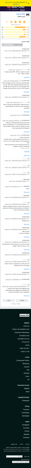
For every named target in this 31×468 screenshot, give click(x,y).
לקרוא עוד (26, 151)
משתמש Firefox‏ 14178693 (19, 254)
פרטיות (27, 444)
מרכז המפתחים (24, 336)
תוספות (26, 323)
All (28, 379)
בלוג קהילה (25, 342)
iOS (28, 370)
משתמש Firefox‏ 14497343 (19, 160)
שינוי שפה (26, 456)
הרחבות (22, 9)
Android (26, 373)
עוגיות (21, 444)
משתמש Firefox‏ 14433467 (19, 167)
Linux (27, 376)
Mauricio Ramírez (14, 120)
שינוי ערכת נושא (25, 459)
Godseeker (15, 279)
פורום (27, 345)
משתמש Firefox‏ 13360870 (19, 218)
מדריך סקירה (25, 351)
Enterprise (25, 400)
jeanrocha (16, 102)
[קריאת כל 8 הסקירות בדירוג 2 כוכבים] (14, 34)
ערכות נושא (15, 9)
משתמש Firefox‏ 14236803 (19, 242)
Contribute (25, 413)
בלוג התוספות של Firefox (20, 329)
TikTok (26, 431)
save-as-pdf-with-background (17, 286)
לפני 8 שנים (8, 57)
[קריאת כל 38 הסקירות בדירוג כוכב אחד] (14, 37)
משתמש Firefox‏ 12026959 (19, 97)
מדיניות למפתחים (23, 339)
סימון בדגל (26, 77)
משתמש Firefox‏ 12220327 (19, 274)
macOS (26, 367)
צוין (22, 447)
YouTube (26, 428)
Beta (27, 392)
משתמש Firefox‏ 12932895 (19, 64)
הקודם (22, 300)
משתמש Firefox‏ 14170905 (19, 261)
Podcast (26, 437)
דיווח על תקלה (24, 348)
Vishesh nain (15, 186)
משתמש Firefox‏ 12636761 (19, 57)
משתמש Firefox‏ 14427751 (19, 174)
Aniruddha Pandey (21, 181)
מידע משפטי (14, 444)
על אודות (26, 326)
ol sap (17, 69)
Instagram (25, 425)
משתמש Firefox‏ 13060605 (18, 229)
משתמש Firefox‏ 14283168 (19, 204)
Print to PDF (20, 14)
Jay (18, 135)
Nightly (26, 388)
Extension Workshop (22, 332)
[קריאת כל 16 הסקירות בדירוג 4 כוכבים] (14, 29)
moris (23, 16)
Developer (25, 416)
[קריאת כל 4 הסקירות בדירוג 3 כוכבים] (14, 32)
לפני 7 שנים (8, 50)
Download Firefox (22, 360)
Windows (26, 364)
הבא (8, 300)
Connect (26, 409)
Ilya (18, 115)
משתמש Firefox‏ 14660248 (18, 50)
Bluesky (26, 434)
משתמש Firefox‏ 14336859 (19, 197)
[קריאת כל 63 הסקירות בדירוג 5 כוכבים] (14, 27)
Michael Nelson (14, 81)
